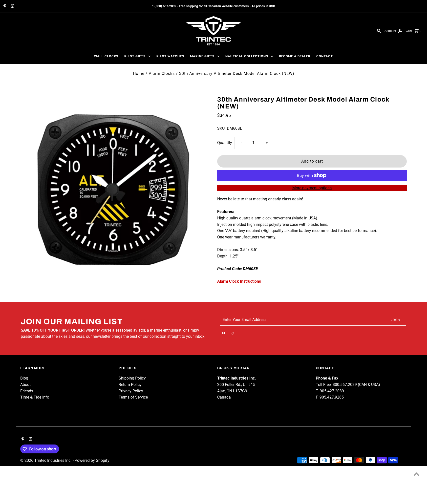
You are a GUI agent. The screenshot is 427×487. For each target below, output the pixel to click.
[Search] (379, 30)
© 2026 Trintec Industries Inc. (46, 460)
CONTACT (324, 56)
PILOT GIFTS (135, 56)
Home (138, 73)
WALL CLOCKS (106, 56)
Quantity (224, 142)
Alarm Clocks (162, 73)
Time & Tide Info (34, 397)
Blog (24, 378)
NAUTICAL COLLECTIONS (246, 56)
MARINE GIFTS (202, 56)
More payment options (312, 188)
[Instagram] (11, 6)
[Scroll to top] (416, 474)
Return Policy (130, 384)
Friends (26, 391)
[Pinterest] (4, 6)
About (25, 384)
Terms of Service (133, 397)
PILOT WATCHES (170, 56)
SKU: (221, 128)
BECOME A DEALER (294, 56)
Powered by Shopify (92, 460)
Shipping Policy (132, 378)
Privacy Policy (131, 391)
